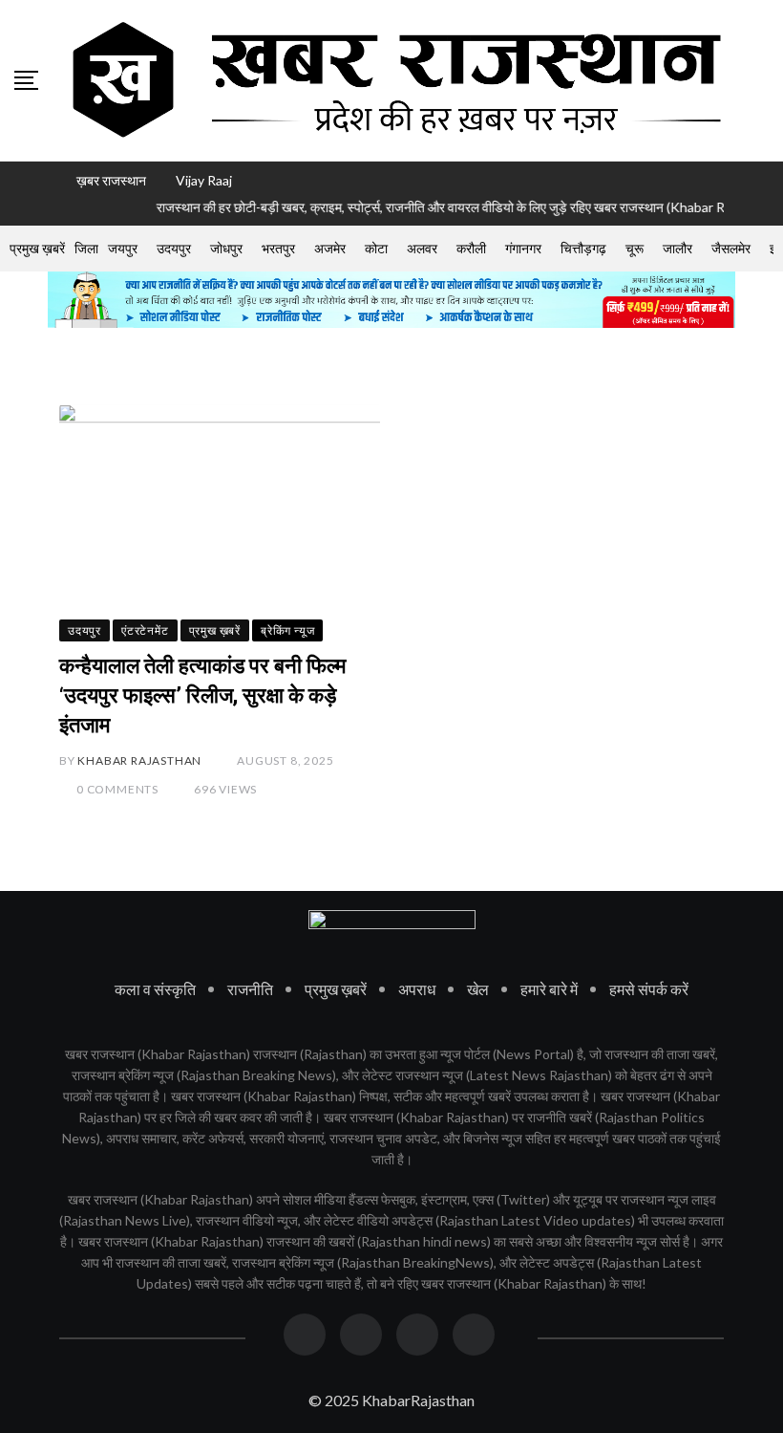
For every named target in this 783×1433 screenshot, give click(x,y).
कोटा (376, 248)
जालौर (677, 248)
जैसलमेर (731, 248)
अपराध (416, 989)
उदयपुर (174, 248)
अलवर (422, 248)
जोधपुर (226, 248)
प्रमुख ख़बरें (37, 248)
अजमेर (330, 248)
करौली (471, 248)
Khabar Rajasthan (139, 760)
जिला (86, 248)
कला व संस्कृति (155, 989)
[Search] (762, 79)
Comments (117, 789)
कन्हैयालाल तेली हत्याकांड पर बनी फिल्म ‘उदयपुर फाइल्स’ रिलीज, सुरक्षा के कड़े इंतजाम (202, 695)
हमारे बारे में (549, 989)
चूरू (634, 248)
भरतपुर (278, 248)
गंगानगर (523, 248)
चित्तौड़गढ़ (583, 248)
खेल (478, 989)
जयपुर (123, 248)
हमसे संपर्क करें (648, 989)
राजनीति (250, 989)
